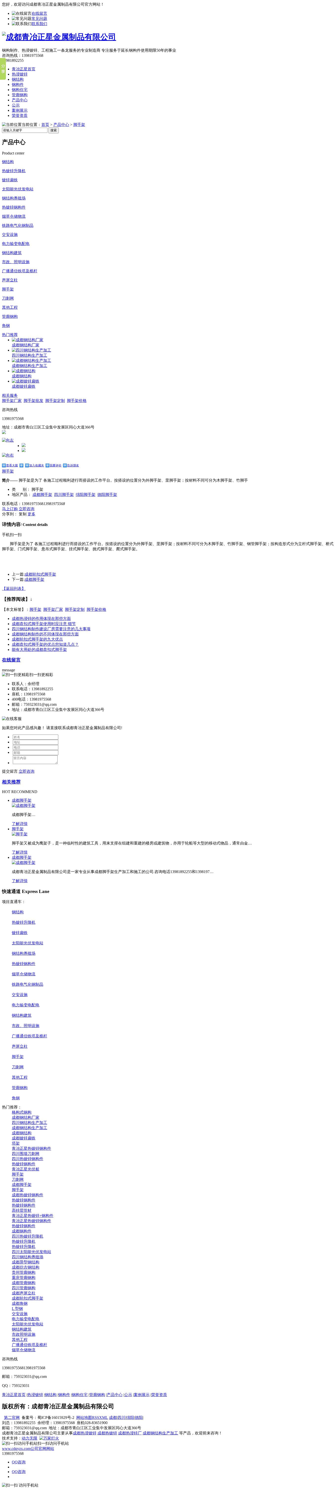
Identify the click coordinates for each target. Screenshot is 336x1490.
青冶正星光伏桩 (25, 1169)
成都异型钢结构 (25, 1262)
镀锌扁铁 (10, 180)
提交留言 (10, 771)
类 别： (21, 489)
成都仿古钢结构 (25, 1267)
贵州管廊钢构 (23, 1272)
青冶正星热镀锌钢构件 (31, 1148)
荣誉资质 (20, 115)
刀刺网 (8, 298)
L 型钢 (17, 1308)
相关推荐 (11, 781)
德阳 (139, 1417)
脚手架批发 (33, 401)
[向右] (8, 455)
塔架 (16, 1143)
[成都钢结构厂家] (27, 340)
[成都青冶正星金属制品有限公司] (59, 36)
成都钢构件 (21, 1231)
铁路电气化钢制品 (17, 225)
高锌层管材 (21, 1210)
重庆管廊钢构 (23, 1277)
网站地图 (84, 1417)
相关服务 (10, 395)
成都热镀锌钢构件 (27, 1195)
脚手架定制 (55, 401)
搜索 (53, 130)
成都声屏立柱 (23, 1293)
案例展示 (20, 110)
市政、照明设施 (16, 262)
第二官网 (12, 1417)
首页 (45, 125)
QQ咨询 (19, 1462)
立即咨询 (26, 509)
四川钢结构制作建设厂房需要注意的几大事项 (51, 629)
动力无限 (29, 1438)
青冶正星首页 (23, 69)
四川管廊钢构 (23, 1288)
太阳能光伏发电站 (17, 189)
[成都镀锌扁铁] (25, 381)
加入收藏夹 (36, 465)
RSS (95, 1417)
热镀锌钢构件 (14, 207)
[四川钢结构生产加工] (31, 350)
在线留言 (39, 13)
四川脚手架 (64, 494)
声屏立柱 (10, 280)
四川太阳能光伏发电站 (31, 1252)
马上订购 (10, 509)
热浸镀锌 (20, 74)
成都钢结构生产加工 (29, 366)
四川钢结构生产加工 (29, 355)
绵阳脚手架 (85, 494)
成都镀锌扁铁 (23, 386)
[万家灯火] (49, 1438)
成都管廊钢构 (23, 1283)
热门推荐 (10, 335)
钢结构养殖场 (14, 198)
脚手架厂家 (12, 401)
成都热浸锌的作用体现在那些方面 (41, 618)
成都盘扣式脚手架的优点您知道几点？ (45, 644)
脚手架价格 (77, 401)
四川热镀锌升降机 (27, 1236)
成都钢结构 (21, 376)
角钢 (6, 325)
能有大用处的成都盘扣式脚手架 (39, 649)
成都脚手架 (42, 494)
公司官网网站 (28, 1448)
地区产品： (21, 494)
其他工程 (10, 307)
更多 (31, 514)
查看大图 (12, 465)
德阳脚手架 (107, 494)
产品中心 (20, 100)
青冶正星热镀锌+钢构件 (32, 1216)
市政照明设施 (23, 1334)
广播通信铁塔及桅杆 (19, 271)
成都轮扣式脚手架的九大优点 (37, 639)
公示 (16, 105)
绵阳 (130, 1417)
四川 (121, 1417)
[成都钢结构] (23, 371)
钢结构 (18, 79)
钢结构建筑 (12, 253)
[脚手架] (20, 834)
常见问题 (39, 18)
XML (103, 1417)
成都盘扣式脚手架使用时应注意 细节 (44, 624)
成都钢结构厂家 (25, 345)
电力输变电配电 (16, 244)
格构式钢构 (21, 1112)
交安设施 (10, 234)
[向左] (8, 440)
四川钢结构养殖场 (27, 1257)
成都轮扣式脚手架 (40, 574)
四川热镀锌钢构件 (27, 1159)
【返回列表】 (14, 588)
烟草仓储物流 (14, 216)
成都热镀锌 (107, 1433)
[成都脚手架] (23, 805)
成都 (113, 1417)
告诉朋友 (73, 465)
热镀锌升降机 (14, 171)
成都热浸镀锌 (84, 1433)
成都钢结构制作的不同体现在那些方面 (45, 634)
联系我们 (39, 24)
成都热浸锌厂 (130, 1433)
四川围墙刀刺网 (25, 1154)
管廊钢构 (20, 95)
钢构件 (18, 84)
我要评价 (55, 465)
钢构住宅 (20, 90)
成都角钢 (20, 1303)
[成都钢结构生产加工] (31, 360)
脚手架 (79, 125)
